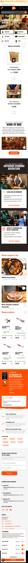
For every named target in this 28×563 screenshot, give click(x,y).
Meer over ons (14, 153)
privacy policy (15, 537)
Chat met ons (8, 521)
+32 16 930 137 (8, 523)
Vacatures (12, 438)
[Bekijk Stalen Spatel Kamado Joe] (7, 353)
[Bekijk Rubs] (20, 41)
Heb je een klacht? (9, 528)
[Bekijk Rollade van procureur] (14, 270)
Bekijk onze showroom (14, 241)
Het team (20, 438)
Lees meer (11, 392)
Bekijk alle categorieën (14, 46)
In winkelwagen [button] (11, 337)
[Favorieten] (20, 8)
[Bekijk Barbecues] (7, 32)
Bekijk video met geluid (24, 147)
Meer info (18, 541)
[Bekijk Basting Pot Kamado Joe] (7, 327)
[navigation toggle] (26, 8)
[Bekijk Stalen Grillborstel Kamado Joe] (20, 327)
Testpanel (20, 442)
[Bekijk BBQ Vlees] (7, 41)
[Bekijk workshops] (20, 32)
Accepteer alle (13, 559)
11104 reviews (21, 397)
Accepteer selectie (13, 557)
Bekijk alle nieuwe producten (25, 312)
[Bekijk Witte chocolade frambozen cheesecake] (14, 297)
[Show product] (14, 65)
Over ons (13, 442)
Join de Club (5, 445)
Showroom (5, 442)
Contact (5, 438)
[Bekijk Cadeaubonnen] (20, 36)
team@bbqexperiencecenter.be (12, 526)
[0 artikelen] (2, 8)
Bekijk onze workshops (14, 205)
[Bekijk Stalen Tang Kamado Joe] (20, 353)
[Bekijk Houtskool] (7, 36)
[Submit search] (25, 12)
